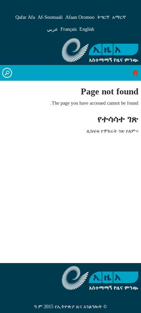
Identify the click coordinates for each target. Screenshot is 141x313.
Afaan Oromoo (79, 17)
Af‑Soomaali (50, 17)
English (86, 29)
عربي (52, 29)
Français (69, 29)
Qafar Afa (25, 17)
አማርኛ (119, 17)
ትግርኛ (103, 17)
